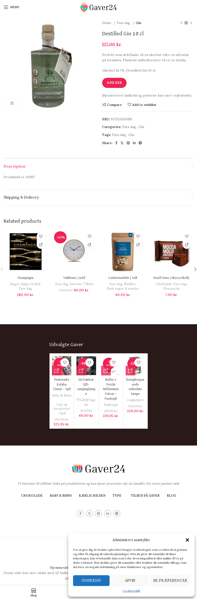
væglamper (135, 400)
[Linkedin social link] (134, 143)
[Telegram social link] (140, 143)
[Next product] (191, 23)
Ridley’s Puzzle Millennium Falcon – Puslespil (111, 389)
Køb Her (114, 83)
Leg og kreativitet (62, 406)
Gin (138, 23)
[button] (187, 540)
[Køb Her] (41, 244)
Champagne (25, 278)
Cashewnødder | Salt (122, 278)
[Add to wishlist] (41, 236)
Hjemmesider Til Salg (67, 567)
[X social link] (122, 143)
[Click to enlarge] (12, 103)
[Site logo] (98, 7)
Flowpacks (171, 289)
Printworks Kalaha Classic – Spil (62, 384)
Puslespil (110, 405)
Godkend (91, 580)
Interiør (76, 284)
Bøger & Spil (30, 284)
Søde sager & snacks (123, 289)
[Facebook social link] (116, 143)
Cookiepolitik (131, 591)
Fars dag (124, 23)
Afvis (130, 580)
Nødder (129, 284)
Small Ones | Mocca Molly (171, 278)
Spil (62, 413)
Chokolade (164, 284)
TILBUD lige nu (86, 402)
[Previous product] (181, 23)
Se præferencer (170, 580)
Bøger (14, 284)
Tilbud (88, 284)
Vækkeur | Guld (74, 278)
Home (107, 23)
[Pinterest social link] (128, 143)
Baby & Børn (61, 395)
